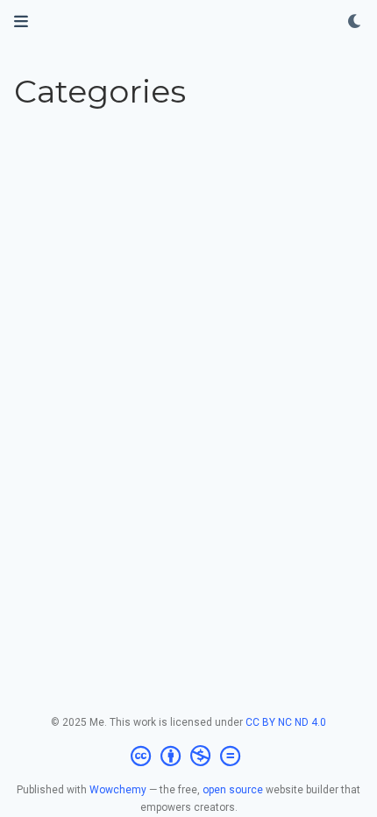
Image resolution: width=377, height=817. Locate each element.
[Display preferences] (355, 22)
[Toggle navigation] (21, 21)
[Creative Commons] (189, 756)
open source (233, 790)
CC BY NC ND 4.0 (285, 722)
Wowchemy (117, 790)
